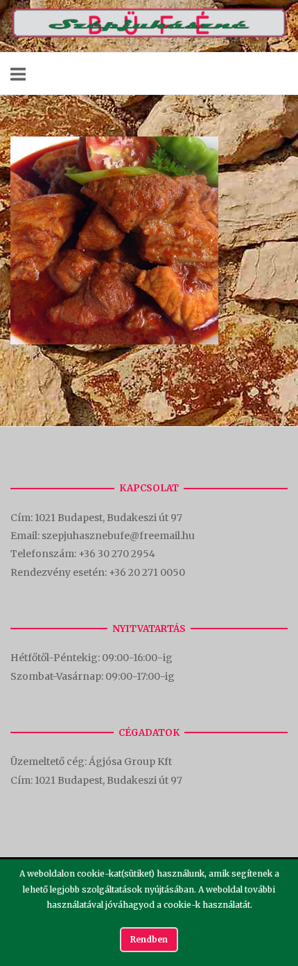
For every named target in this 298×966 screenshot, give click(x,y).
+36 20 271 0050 (147, 572)
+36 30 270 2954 (116, 553)
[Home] (149, 35)
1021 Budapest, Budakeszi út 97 (109, 517)
